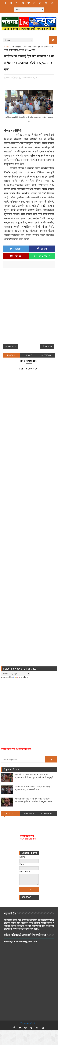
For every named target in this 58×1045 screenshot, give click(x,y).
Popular (29, 813)
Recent (10, 813)
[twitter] (11, 3)
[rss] (40, 3)
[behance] (46, 3)
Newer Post (10, 346)
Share (44, 249)
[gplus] (17, 3)
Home (7, 46)
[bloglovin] (28, 3)
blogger (11, 355)
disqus (29, 355)
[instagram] (52, 3)
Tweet (18, 249)
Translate (23, 677)
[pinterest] (23, 3)
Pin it (18, 256)
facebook (46, 355)
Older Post (47, 346)
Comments (47, 813)
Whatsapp (44, 256)
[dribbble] (34, 3)
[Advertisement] (29, 307)
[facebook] (5, 3)
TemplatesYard (27, 1023)
